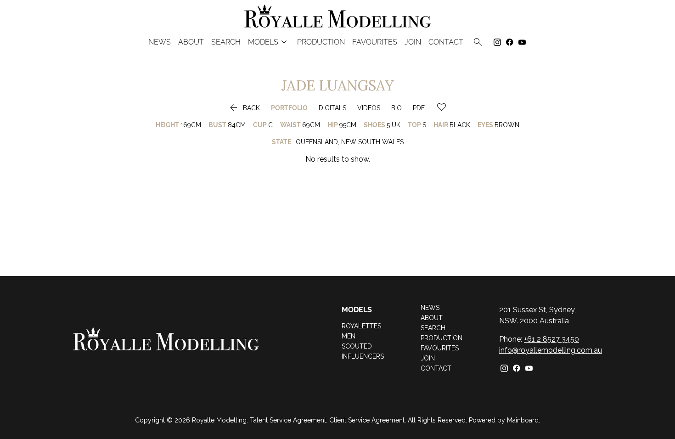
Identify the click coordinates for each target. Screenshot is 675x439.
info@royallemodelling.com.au (550, 350)
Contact (445, 42)
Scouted (357, 346)
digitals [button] (332, 108)
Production (321, 42)
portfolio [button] (289, 108)
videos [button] (368, 108)
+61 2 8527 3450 (551, 339)
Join (413, 42)
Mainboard (523, 420)
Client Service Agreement (367, 420)
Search (226, 42)
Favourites (440, 348)
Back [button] (244, 108)
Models (269, 42)
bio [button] (396, 108)
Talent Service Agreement (288, 420)
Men (348, 336)
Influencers (363, 356)
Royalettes (361, 326)
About (191, 42)
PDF (419, 108)
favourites (374, 42)
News (159, 42)
